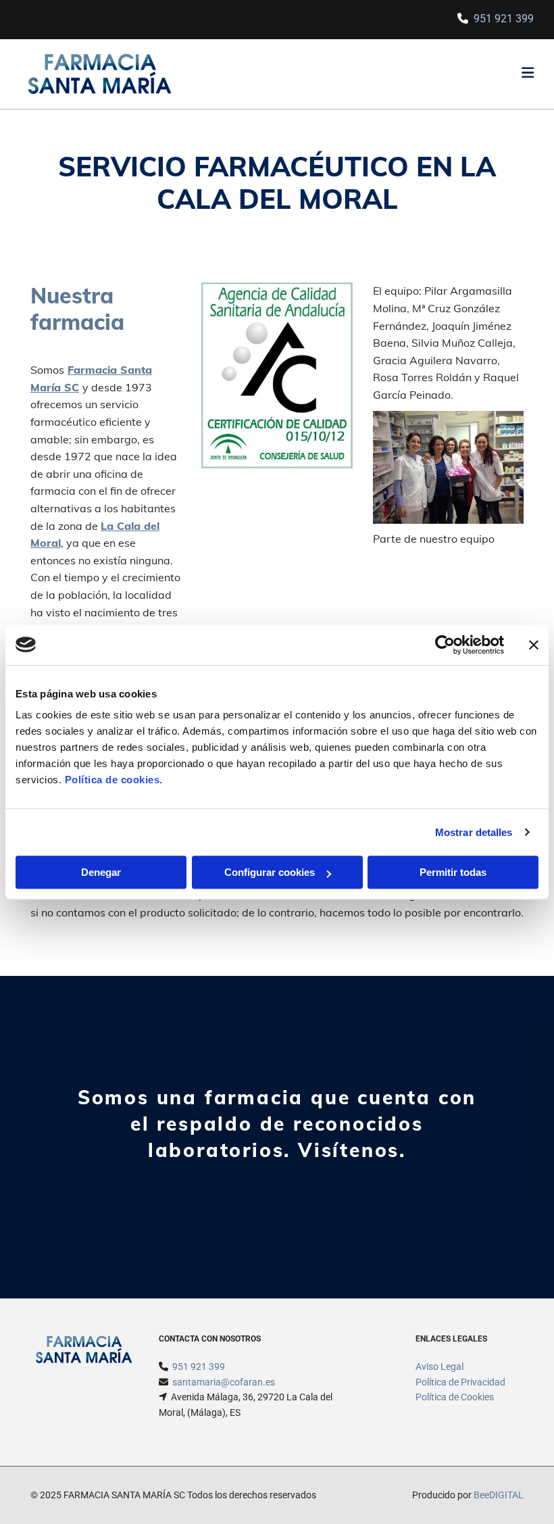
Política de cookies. (114, 779)
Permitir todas (453, 872)
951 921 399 (504, 18)
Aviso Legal (439, 1366)
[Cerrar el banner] (533, 644)
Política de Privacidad (460, 1382)
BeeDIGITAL (499, 1495)
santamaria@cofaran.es (223, 1382)
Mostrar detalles (474, 832)
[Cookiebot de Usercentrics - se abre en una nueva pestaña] (445, 645)
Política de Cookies (455, 1397)
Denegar (101, 872)
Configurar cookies (269, 872)
